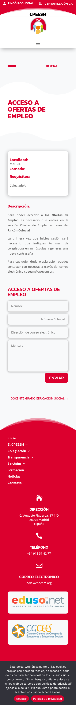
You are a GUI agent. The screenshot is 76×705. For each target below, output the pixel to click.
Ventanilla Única (58, 4)
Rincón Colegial (21, 4)
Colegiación (17, 451)
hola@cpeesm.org (39, 583)
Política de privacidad (47, 698)
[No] (71, 683)
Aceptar (21, 698)
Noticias (14, 477)
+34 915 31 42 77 (39, 553)
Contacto (15, 483)
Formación (16, 470)
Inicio (12, 439)
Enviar (56, 378)
